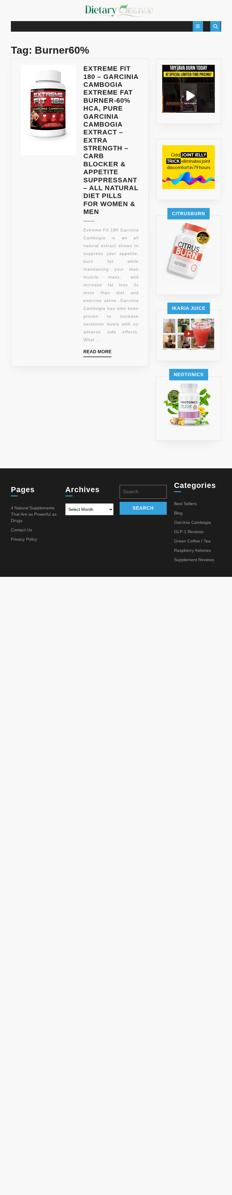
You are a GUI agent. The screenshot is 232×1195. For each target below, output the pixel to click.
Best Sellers (185, 503)
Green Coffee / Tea (192, 541)
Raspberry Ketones (192, 550)
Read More (97, 353)
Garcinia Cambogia (192, 522)
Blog (178, 513)
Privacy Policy (24, 539)
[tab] (198, 26)
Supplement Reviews (194, 559)
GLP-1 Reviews (189, 531)
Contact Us (21, 529)
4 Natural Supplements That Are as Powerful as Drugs (33, 514)
